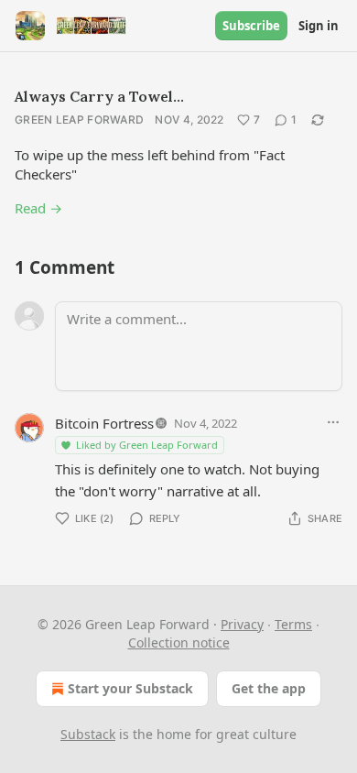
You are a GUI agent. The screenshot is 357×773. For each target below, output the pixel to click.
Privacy (242, 624)
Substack (87, 734)
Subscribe (251, 25)
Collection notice (179, 642)
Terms (293, 624)
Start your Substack (130, 688)
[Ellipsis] (333, 422)
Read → (38, 208)
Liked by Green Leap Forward (147, 445)
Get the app (269, 688)
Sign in (318, 25)
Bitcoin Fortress (104, 423)
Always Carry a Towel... (99, 96)
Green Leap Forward (79, 119)
